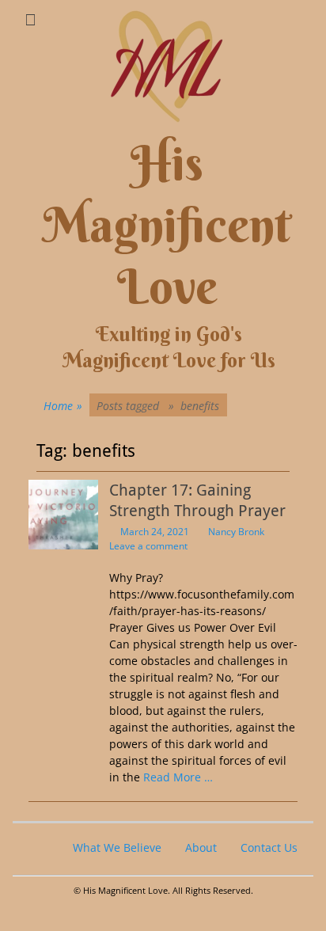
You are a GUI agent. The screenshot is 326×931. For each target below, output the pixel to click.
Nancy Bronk (236, 531)
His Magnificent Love (167, 225)
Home (63, 405)
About (201, 847)
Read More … (178, 777)
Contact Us (269, 847)
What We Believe (117, 847)
